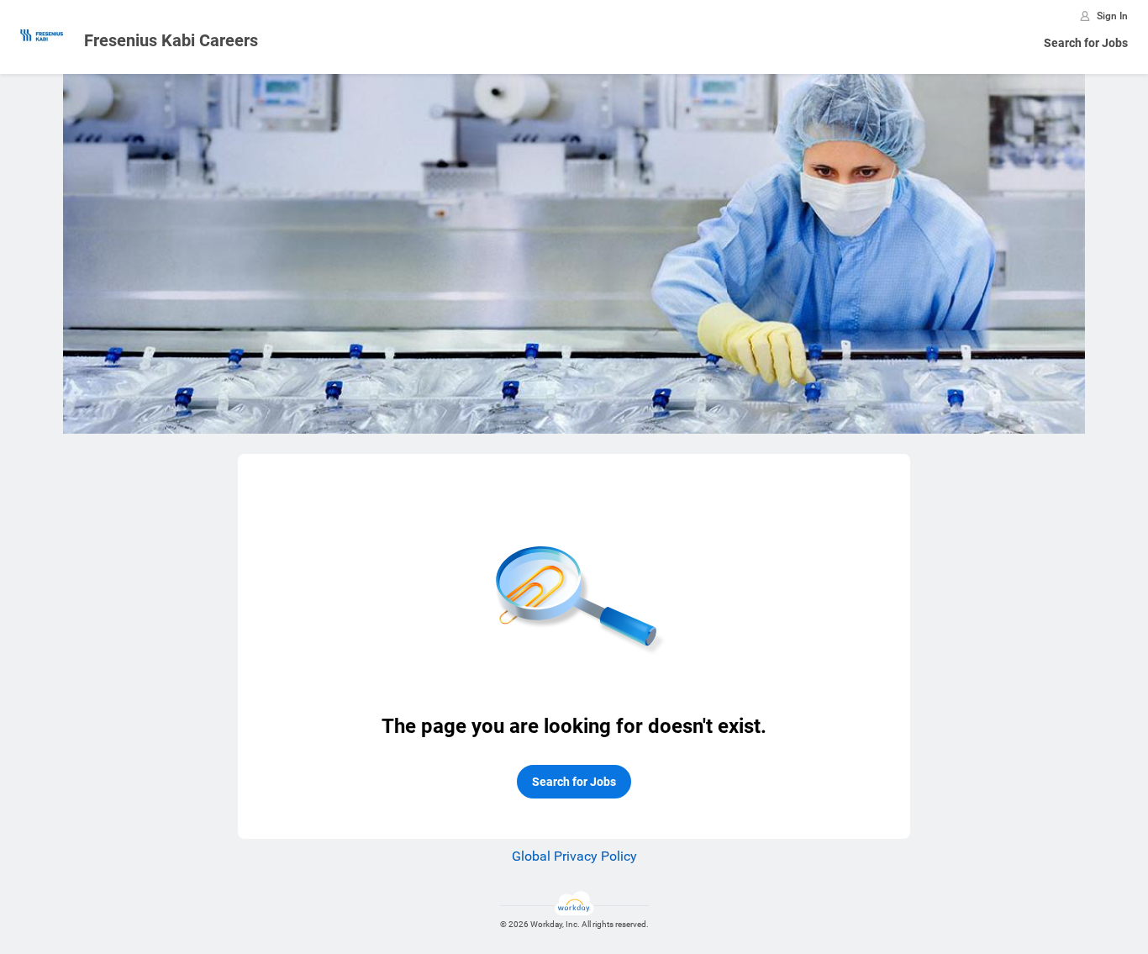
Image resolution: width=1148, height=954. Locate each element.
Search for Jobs (1086, 43)
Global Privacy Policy (574, 856)
